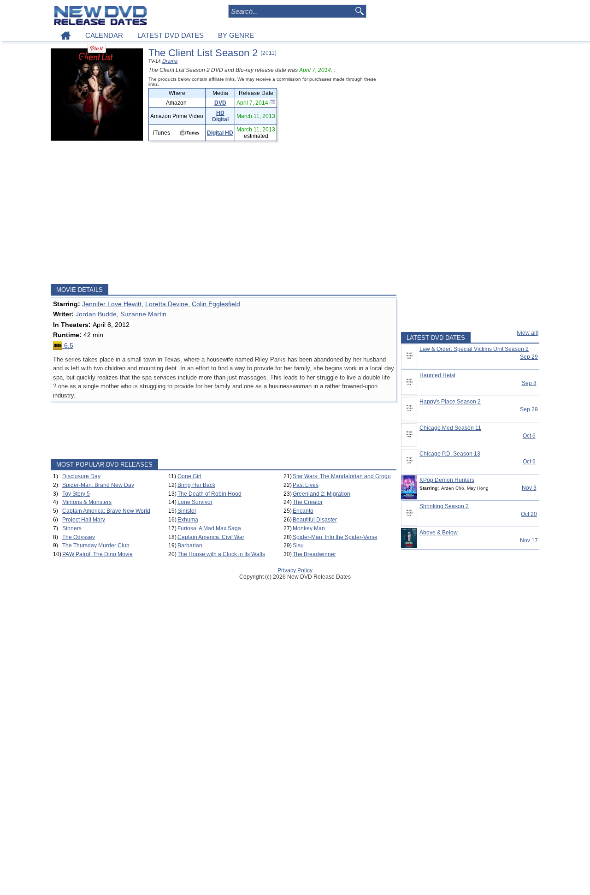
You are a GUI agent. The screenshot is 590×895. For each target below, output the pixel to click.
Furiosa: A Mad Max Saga (209, 528)
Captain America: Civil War (210, 537)
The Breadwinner (314, 554)
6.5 (67, 345)
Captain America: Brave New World (106, 511)
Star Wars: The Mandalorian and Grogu (342, 476)
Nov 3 (529, 488)
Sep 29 (529, 357)
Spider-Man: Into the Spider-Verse (335, 537)
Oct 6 (529, 436)
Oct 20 (529, 514)
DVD (220, 103)
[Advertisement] (223, 212)
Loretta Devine (166, 304)
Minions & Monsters (87, 502)
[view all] (527, 333)
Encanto (303, 511)
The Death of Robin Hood (209, 494)
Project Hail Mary (83, 519)
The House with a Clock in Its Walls (221, 554)
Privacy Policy (295, 570)
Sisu (298, 545)
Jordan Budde (96, 314)
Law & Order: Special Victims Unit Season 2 (474, 349)
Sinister (186, 511)
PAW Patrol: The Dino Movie (97, 554)
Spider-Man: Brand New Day (98, 485)
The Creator (308, 502)
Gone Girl (189, 476)
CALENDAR (104, 35)
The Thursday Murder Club (96, 545)
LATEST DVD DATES (170, 35)
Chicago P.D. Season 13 (449, 453)
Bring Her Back (196, 485)
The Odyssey (78, 537)
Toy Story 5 (76, 494)
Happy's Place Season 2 (450, 401)
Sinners (72, 528)
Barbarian (189, 545)
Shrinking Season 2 (444, 506)
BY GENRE (236, 35)
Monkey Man (309, 528)
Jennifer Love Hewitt (112, 304)
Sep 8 (529, 383)
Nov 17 (529, 540)
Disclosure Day (81, 476)
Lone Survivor (194, 502)
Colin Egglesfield (216, 304)
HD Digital (220, 116)
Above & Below (438, 532)
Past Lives (306, 485)
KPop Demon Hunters (446, 480)
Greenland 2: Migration (321, 494)
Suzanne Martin (143, 314)
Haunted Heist (437, 375)
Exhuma (187, 519)
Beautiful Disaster (315, 519)
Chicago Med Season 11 (450, 428)
